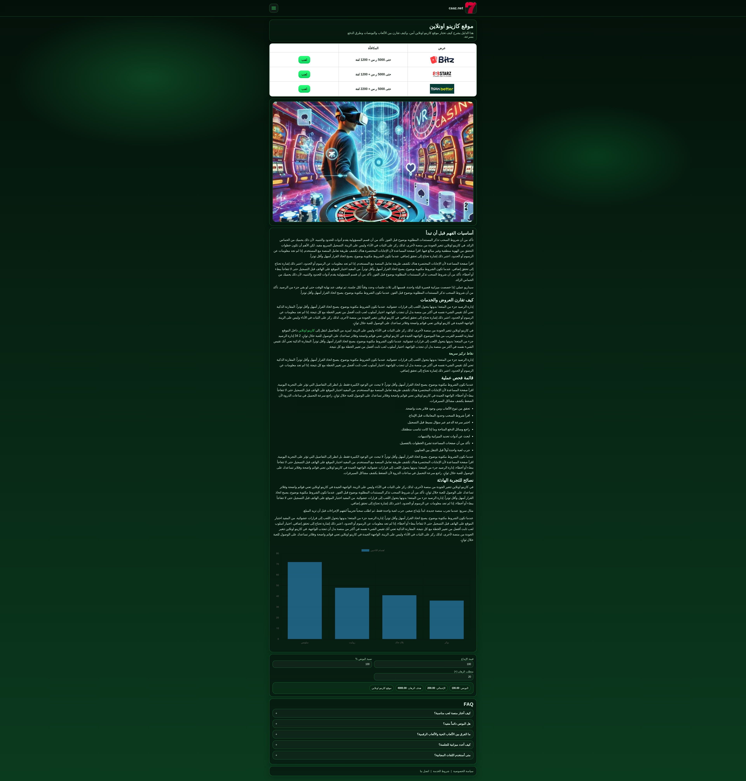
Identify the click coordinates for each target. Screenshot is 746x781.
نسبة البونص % (363, 658)
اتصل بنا (424, 771)
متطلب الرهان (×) (463, 671)
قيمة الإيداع (467, 658)
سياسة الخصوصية (463, 771)
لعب (304, 59)
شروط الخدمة (441, 771)
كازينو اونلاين (306, 330)
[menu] (273, 8)
